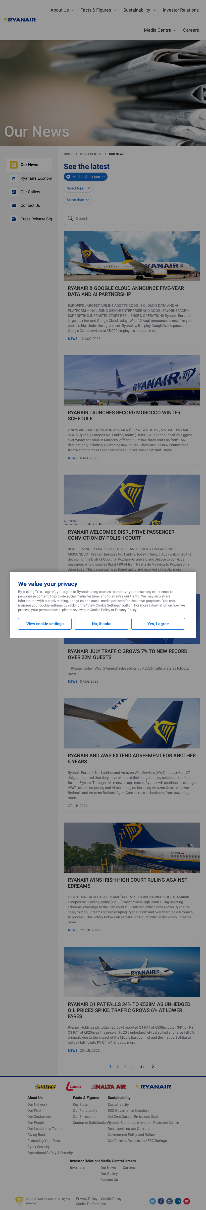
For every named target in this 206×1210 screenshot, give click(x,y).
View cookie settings (45, 623)
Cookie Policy (100, 610)
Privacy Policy (125, 610)
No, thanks (101, 623)
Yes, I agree (158, 623)
